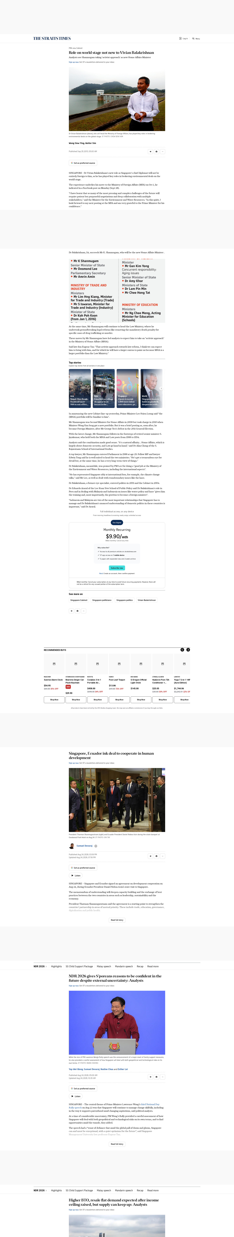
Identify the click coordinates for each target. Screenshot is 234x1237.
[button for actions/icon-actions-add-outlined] (95, 846)
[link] (52, 38)
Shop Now (54, 700)
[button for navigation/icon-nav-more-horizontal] (162, 151)
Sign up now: (74, 62)
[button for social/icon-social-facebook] (156, 151)
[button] (183, 38)
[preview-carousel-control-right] (161, 388)
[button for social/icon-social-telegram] (150, 151)
